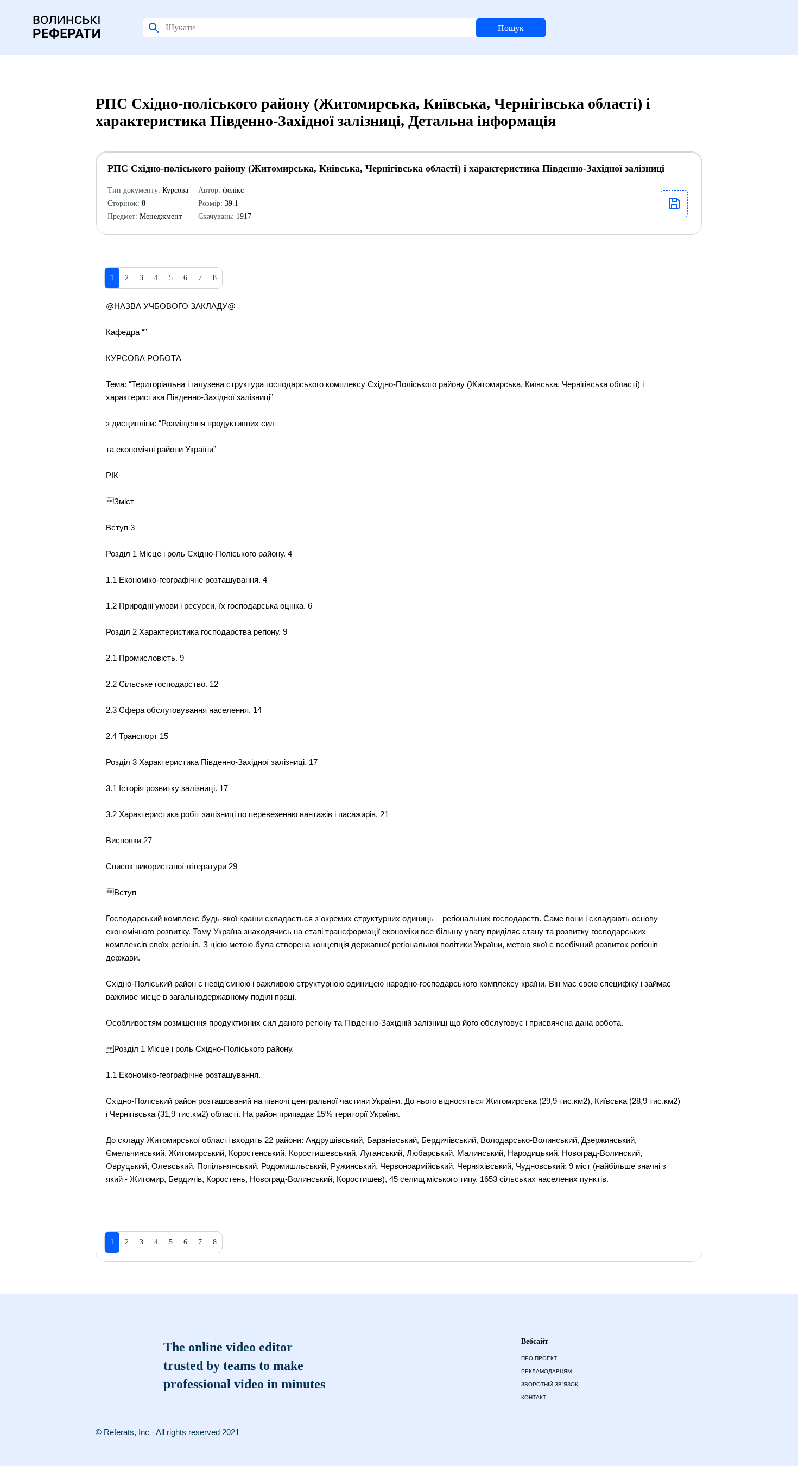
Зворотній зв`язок (549, 1384)
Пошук (511, 28)
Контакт (533, 1397)
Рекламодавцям (546, 1371)
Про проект (539, 1358)
